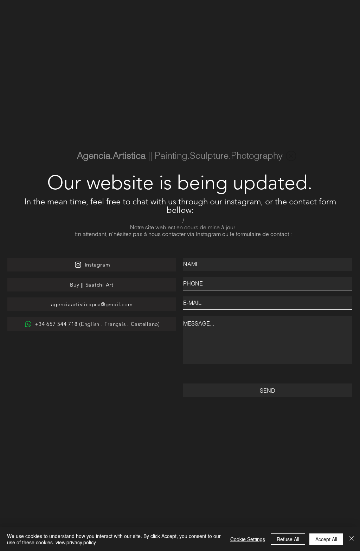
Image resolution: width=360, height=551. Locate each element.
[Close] (351, 539)
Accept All (326, 539)
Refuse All (288, 539)
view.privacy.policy (76, 542)
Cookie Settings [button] (247, 539)
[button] (291, 156)
